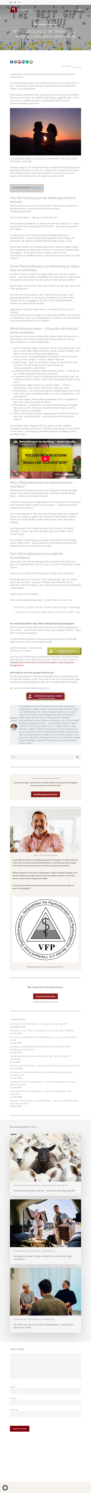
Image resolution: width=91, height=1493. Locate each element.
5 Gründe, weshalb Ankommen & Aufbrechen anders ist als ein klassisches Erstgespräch (40, 1048)
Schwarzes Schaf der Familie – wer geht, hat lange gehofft (38, 1024)
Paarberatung (48, 1251)
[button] (5, 1488)
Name (13, 1398)
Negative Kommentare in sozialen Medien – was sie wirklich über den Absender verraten (44, 1102)
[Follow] (11, 62)
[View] (19, 62)
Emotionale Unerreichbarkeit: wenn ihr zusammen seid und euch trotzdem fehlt (41, 1073)
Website (14, 1410)
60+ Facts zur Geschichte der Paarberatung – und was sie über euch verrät (43, 1038)
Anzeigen (36, 188)
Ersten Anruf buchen (45, 996)
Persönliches (48, 1319)
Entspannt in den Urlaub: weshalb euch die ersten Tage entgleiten (42, 1030)
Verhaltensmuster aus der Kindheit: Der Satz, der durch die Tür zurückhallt (40, 1057)
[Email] (31, 62)
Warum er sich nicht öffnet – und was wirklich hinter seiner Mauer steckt (45, 1065)
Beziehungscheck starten (45, 794)
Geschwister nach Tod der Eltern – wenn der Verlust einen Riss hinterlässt (40, 1092)
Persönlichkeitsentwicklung (55, 1185)
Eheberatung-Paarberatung (45, 24)
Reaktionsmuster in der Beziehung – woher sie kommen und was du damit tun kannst (43, 1083)
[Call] (27, 62)
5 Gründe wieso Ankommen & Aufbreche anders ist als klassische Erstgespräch (43, 662)
